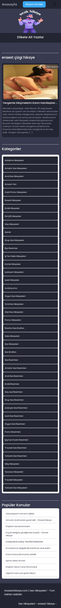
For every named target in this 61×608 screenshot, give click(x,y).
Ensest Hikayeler (13, 200)
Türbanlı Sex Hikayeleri (16, 487)
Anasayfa (9, 4)
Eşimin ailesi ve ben (15, 560)
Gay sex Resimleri (14, 392)
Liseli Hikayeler (12, 280)
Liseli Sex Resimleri (14, 416)
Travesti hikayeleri (14, 479)
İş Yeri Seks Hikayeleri (15, 256)
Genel (8, 232)
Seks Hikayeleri (12, 336)
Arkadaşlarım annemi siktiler (20, 513)
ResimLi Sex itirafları (14, 328)
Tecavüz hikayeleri (14, 472)
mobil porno (11, 288)
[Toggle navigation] (54, 4)
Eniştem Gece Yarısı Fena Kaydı (21, 567)
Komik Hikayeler (13, 264)
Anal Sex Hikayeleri (14, 176)
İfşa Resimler (11, 248)
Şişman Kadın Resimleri (16, 440)
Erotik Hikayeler (12, 208)
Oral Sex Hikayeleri (14, 304)
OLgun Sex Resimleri (15, 424)
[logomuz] (30, 22)
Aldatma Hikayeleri (14, 160)
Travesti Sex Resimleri (16, 447)
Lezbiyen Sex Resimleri (16, 408)
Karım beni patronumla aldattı (21, 554)
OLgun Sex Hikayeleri (15, 296)
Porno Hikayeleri (13, 320)
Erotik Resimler (12, 384)
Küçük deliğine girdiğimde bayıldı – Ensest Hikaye (27, 534)
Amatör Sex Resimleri (15, 368)
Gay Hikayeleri (12, 224)
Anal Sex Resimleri (14, 376)
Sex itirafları (10, 352)
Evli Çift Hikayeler (13, 216)
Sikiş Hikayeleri (12, 464)
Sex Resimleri (11, 360)
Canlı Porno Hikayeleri (16, 192)
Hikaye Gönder (34, 4)
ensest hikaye (46, 604)
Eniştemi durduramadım (18, 526)
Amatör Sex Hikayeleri (16, 168)
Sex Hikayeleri (12, 344)
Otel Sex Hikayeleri (14, 312)
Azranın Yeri (10, 184)
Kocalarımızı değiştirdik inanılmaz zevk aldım (28, 548)
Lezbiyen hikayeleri (14, 272)
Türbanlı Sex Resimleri (16, 456)
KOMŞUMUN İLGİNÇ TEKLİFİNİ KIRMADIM (24, 541)
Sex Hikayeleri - (28, 604)
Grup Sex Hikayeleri (14, 240)
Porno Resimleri (13, 432)
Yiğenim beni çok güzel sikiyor (21, 573)
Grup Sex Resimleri (14, 400)
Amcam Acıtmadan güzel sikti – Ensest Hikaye (29, 520)
